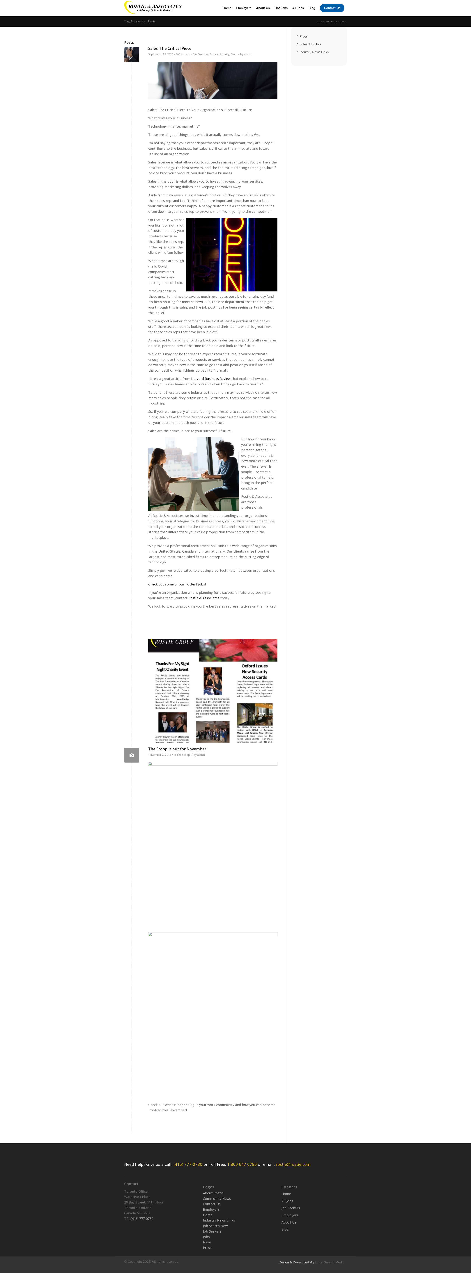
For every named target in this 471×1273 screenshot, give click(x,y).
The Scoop (183, 754)
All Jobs (287, 1201)
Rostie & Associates (203, 598)
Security (224, 54)
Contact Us (212, 1204)
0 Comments (184, 54)
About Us (288, 1222)
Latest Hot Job (310, 44)
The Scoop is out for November (177, 749)
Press (304, 36)
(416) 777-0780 (187, 1164)
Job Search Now (215, 1226)
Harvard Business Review (211, 378)
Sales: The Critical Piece (169, 48)
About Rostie (213, 1193)
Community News (217, 1198)
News (207, 1242)
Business (202, 54)
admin (248, 54)
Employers (211, 1209)
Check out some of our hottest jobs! (177, 584)
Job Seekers (212, 1231)
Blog (285, 1229)
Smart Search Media (329, 1262)
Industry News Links (314, 52)
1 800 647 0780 (242, 1164)
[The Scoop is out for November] (131, 755)
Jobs (206, 1237)
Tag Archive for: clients (140, 21)
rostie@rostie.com (293, 1164)
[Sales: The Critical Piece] (131, 54)
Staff (234, 54)
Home (334, 21)
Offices (214, 54)
